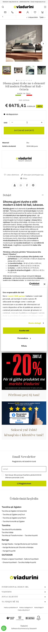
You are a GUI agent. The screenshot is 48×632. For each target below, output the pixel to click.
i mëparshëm (33, 17)
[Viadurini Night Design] (24, 159)
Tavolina (6, 525)
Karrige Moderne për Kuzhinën (26, 544)
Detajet (7, 195)
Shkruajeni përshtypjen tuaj (33, 175)
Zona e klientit (10, 596)
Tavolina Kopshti (31, 535)
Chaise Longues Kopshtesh (12, 559)
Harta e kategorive (25, 607)
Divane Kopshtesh (10, 562)
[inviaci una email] (5, 12)
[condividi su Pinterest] (33, 185)
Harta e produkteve (10, 607)
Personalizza (22, 338)
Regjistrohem (25, 484)
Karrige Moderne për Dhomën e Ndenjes (18, 547)
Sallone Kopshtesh (31, 559)
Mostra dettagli (34, 323)
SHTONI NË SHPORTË (24, 130)
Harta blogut (38, 607)
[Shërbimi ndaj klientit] (12, 12)
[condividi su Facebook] (27, 185)
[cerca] (3, 7)
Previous (4, 43)
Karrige (5, 540)
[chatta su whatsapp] (3, 628)
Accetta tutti (24, 330)
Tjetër (41, 17)
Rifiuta (24, 346)
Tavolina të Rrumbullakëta (11, 529)
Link (21, 477)
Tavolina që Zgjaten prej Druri (14, 514)
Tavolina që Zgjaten (11, 507)
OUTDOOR (7, 555)
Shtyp (25, 178)
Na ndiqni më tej (10, 601)
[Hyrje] (27, 12)
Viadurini (7, 592)
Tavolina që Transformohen (12, 535)
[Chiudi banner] (44, 284)
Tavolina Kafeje (7, 532)
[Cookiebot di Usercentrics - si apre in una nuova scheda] (29, 284)
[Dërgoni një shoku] (15, 185)
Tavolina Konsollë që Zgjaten (14, 521)
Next (43, 43)
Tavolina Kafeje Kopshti (27, 562)
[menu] (45, 7)
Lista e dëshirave (12, 175)
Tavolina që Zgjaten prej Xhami (14, 518)
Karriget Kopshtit (9, 551)
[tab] (24, 195)
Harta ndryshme (23, 610)
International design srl (15, 587)
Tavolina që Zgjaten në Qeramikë (14, 511)
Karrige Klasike (7, 544)
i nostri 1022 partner (16, 296)
